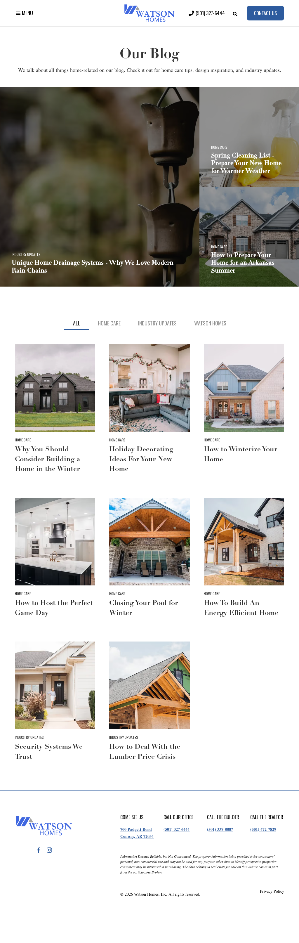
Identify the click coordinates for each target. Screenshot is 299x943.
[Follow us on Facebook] (38, 850)
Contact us (265, 13)
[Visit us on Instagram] (49, 850)
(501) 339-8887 (220, 829)
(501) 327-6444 (177, 829)
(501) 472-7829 (263, 829)
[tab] (76, 323)
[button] (24, 13)
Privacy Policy (272, 891)
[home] (149, 13)
